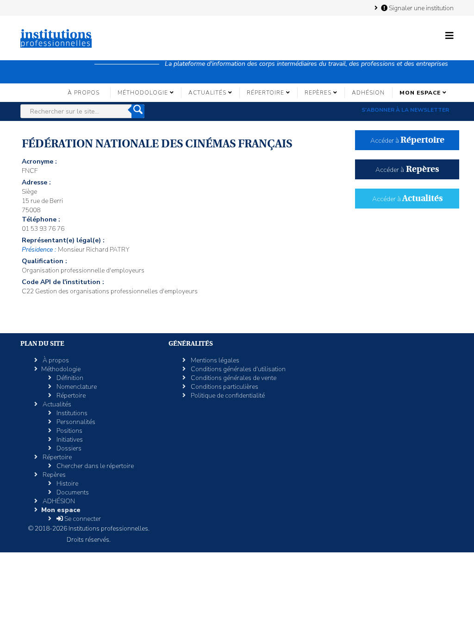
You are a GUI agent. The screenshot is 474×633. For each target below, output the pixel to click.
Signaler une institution (420, 8)
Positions (68, 430)
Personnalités (75, 422)
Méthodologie (143, 92)
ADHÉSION (368, 92)
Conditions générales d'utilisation (237, 369)
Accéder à (407, 140)
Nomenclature (76, 386)
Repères (318, 92)
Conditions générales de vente (232, 377)
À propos (84, 92)
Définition (69, 377)
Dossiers (68, 448)
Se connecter (82, 518)
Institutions (71, 413)
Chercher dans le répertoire (94, 466)
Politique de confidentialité (227, 395)
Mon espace (420, 92)
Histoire (66, 483)
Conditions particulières (223, 386)
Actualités (207, 92)
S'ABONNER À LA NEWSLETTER (405, 110)
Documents (72, 492)
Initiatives (69, 439)
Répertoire (265, 92)
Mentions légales (214, 360)
